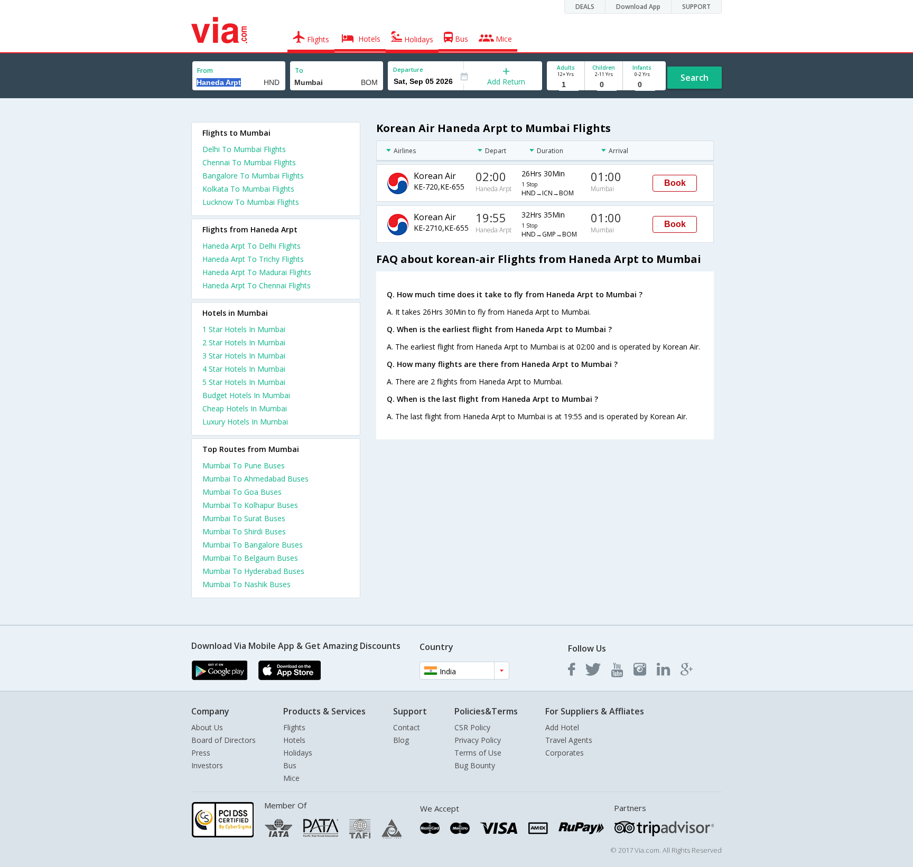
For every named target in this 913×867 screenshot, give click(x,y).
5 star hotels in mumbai (243, 382)
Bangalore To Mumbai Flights (253, 176)
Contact (406, 727)
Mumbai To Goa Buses (242, 492)
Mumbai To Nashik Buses (246, 584)
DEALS (584, 6)
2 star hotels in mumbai (243, 342)
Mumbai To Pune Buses (243, 465)
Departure (408, 69)
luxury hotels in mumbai (245, 422)
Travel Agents (568, 740)
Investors (207, 765)
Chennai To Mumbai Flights (249, 162)
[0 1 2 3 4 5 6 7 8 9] (604, 84)
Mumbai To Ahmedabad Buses (255, 479)
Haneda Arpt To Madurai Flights (256, 272)
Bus (289, 765)
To (299, 70)
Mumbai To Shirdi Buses (244, 531)
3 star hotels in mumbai (243, 356)
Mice (291, 778)
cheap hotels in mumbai (244, 408)
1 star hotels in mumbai (243, 329)
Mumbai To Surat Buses (243, 518)
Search (695, 77)
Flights (294, 727)
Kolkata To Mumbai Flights (248, 189)
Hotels (294, 740)
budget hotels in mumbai (246, 395)
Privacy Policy (477, 740)
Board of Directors (223, 740)
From (205, 70)
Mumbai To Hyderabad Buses (253, 571)
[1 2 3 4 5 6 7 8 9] (566, 84)
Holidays (297, 753)
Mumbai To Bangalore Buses (252, 545)
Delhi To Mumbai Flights (244, 149)
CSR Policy (472, 727)
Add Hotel (562, 727)
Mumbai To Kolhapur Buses (250, 505)
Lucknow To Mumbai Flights (250, 202)
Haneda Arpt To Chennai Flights (256, 285)
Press (200, 753)
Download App (638, 6)
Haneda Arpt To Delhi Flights (251, 246)
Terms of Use (477, 753)
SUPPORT (696, 6)
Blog (401, 740)
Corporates (564, 753)
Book (675, 182)
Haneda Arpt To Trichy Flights (253, 259)
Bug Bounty (474, 765)
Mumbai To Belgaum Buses (250, 558)
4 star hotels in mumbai (243, 369)
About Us (207, 727)
